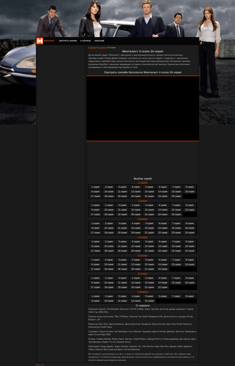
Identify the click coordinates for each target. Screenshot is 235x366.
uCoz (42, 364)
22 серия (162, 196)
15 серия (176, 191)
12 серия (135, 191)
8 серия (190, 187)
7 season (142, 291)
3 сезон (142, 218)
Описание (99, 41)
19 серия (122, 196)
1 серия (95, 187)
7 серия (176, 187)
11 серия (122, 191)
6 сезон (142, 273)
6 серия (163, 187)
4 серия (136, 187)
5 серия (149, 187)
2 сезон (142, 200)
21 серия (149, 196)
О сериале (85, 41)
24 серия (189, 232)
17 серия (95, 196)
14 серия (162, 191)
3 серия (122, 187)
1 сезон (142, 182)
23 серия (176, 196)
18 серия (108, 196)
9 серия (95, 191)
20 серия (135, 196)
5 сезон (142, 255)
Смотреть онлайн (68, 41)
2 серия (109, 187)
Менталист (49, 41)
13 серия (149, 191)
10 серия (108, 191)
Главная (92, 47)
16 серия (189, 191)
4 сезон (101, 47)
